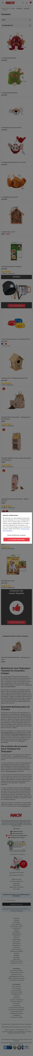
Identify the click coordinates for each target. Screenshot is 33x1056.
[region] (16, 528)
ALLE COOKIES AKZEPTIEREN (16, 539)
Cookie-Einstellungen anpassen (16, 535)
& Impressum (9, 530)
